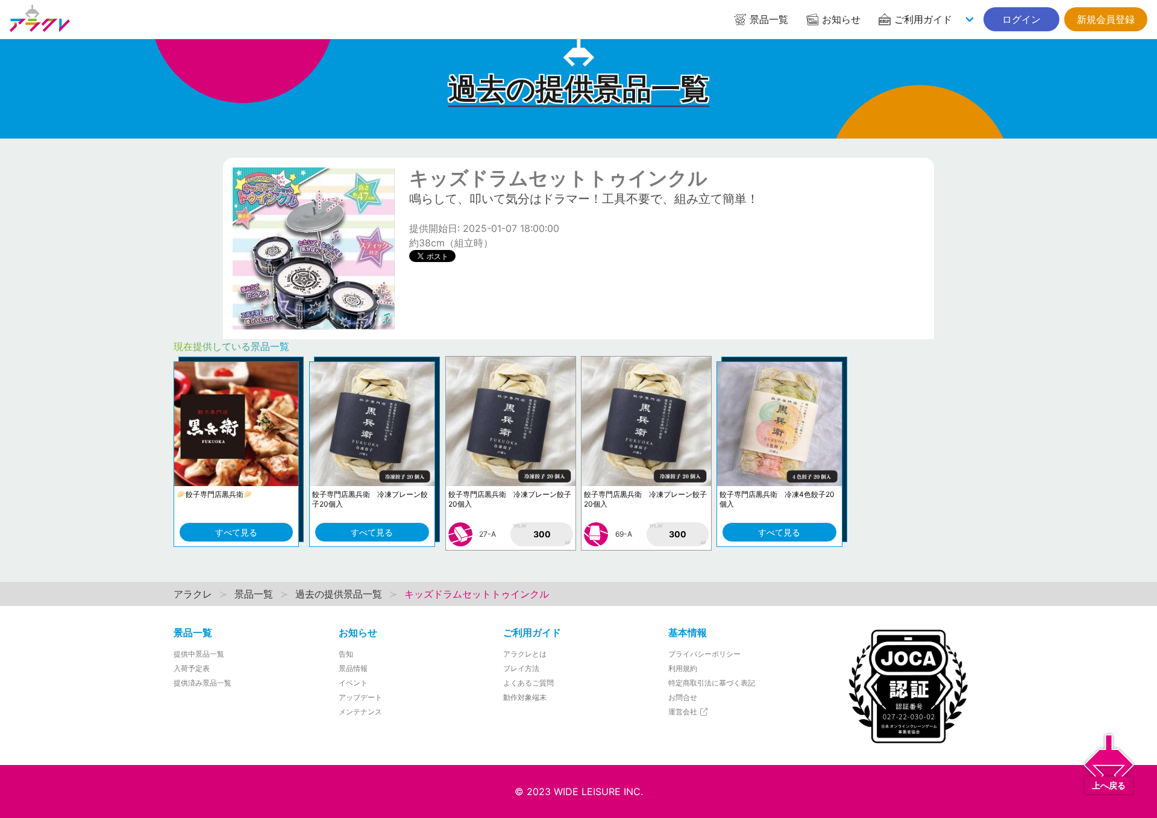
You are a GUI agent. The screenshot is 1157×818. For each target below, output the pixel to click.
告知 (346, 653)
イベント (353, 682)
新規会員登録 (1106, 19)
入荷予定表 (192, 668)
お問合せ (682, 697)
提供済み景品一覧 (202, 682)
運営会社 (683, 711)
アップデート (360, 697)
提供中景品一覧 (199, 653)
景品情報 (353, 668)
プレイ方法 (521, 668)
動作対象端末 (525, 697)
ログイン (1021, 19)
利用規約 (682, 668)
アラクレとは (525, 653)
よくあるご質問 (528, 682)
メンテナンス (360, 711)
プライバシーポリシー (704, 653)
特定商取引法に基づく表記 (711, 682)
